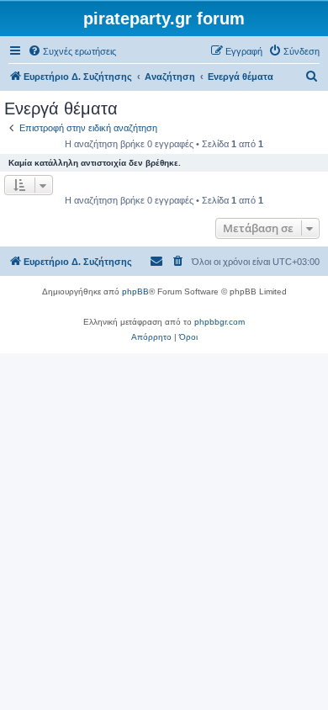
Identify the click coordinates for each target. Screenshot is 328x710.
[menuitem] (72, 51)
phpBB (135, 291)
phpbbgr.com (219, 321)
